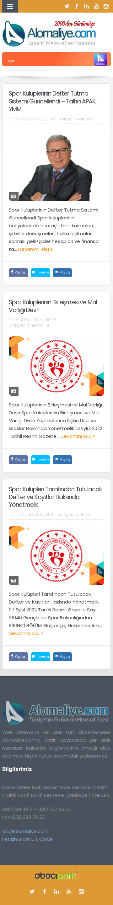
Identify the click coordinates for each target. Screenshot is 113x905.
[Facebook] (77, 6)
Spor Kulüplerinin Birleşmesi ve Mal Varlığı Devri (53, 306)
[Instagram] (106, 6)
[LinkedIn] (86, 6)
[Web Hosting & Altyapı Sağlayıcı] (56, 875)
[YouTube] (96, 6)
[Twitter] (67, 6)
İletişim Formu (18, 839)
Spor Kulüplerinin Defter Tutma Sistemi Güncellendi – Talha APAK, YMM (52, 101)
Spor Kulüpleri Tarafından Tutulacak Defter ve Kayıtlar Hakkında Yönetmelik (55, 497)
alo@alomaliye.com (25, 831)
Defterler (82, 514)
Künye (46, 839)
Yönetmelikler (38, 325)
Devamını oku (34, 249)
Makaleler (85, 119)
